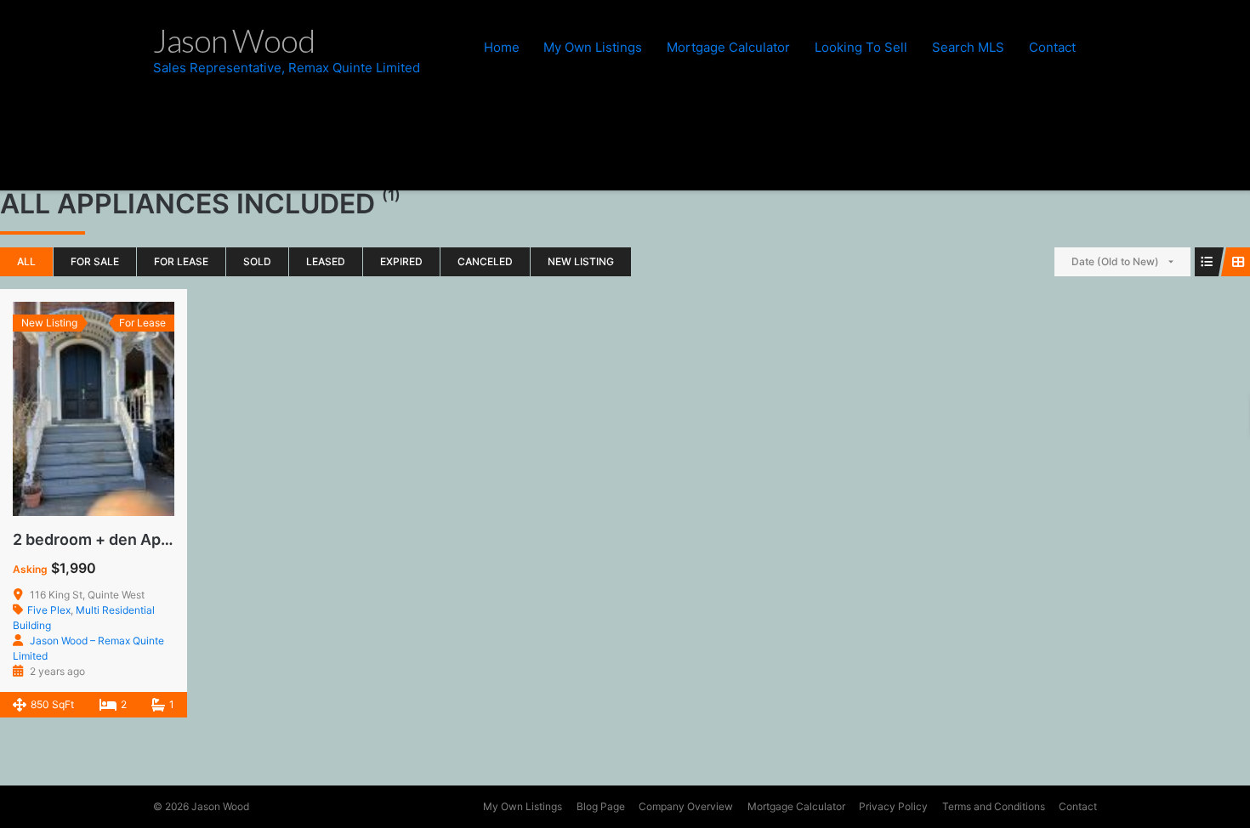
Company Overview (686, 806)
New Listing (581, 261)
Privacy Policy (893, 806)
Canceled (485, 261)
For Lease (181, 261)
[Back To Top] (1207, 786)
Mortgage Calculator (728, 47)
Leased (325, 261)
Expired (401, 261)
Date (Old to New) (1115, 261)
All (26, 261)
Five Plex (49, 610)
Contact (1052, 47)
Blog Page (601, 806)
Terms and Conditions (993, 806)
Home (502, 47)
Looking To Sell (861, 47)
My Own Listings (592, 47)
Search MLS (968, 47)
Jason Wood (220, 806)
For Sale (95, 261)
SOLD (257, 261)
